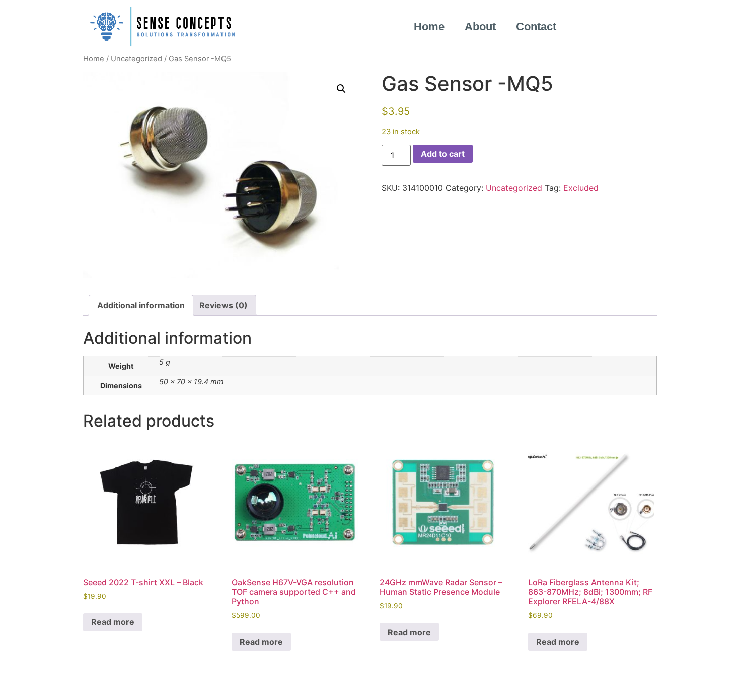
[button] (341, 89)
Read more (112, 622)
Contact (536, 26)
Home (429, 26)
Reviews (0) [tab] (223, 305)
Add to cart (443, 154)
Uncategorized (136, 58)
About (480, 26)
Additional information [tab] (141, 305)
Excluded (581, 188)
